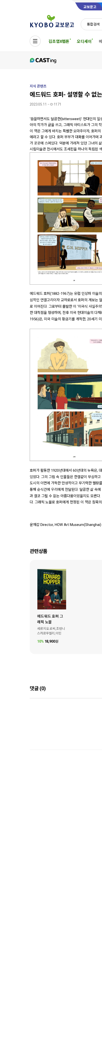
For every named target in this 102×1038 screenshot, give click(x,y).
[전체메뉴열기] (35, 41)
